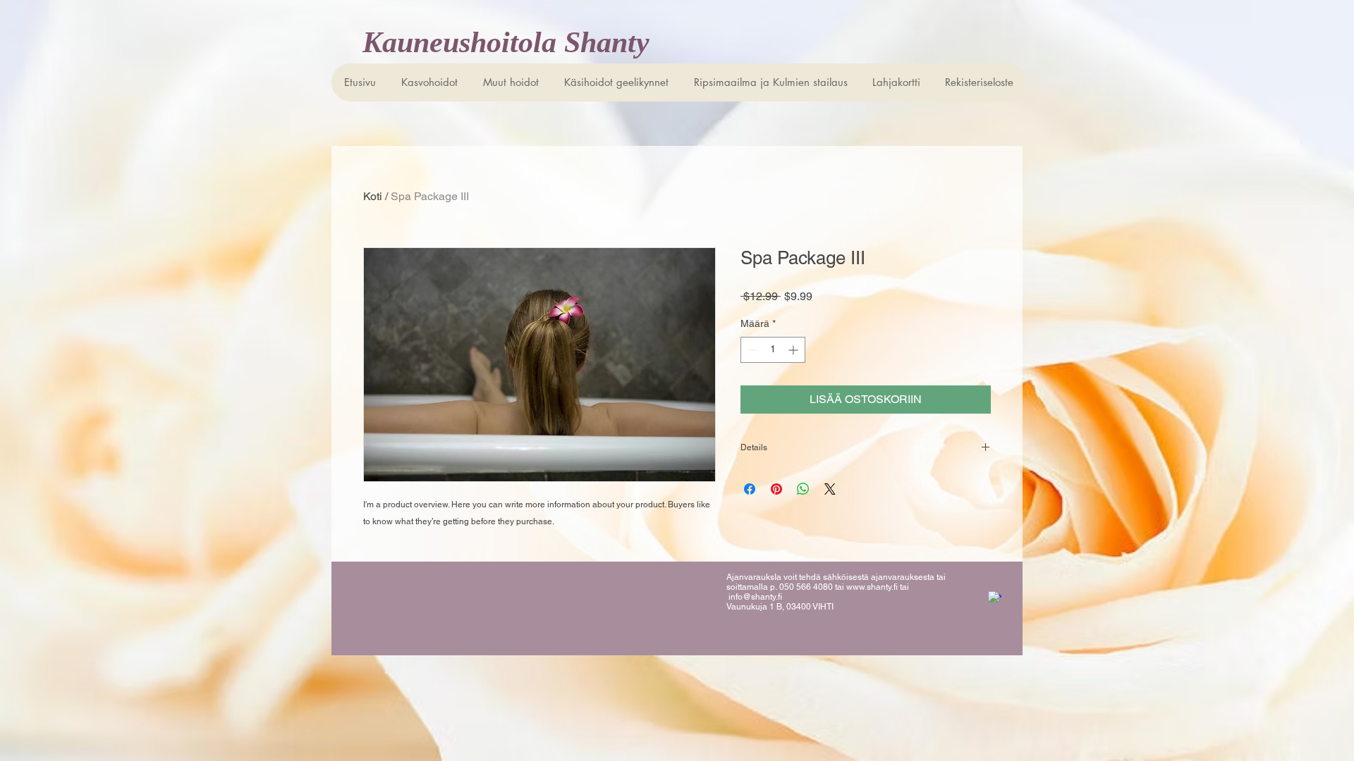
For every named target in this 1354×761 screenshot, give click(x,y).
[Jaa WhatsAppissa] (803, 489)
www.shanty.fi (872, 587)
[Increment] (794, 350)
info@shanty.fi (755, 597)
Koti (372, 196)
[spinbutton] (773, 350)
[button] (616, 82)
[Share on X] (830, 489)
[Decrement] (751, 350)
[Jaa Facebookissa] (749, 489)
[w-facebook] (994, 598)
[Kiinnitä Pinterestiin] (776, 489)
